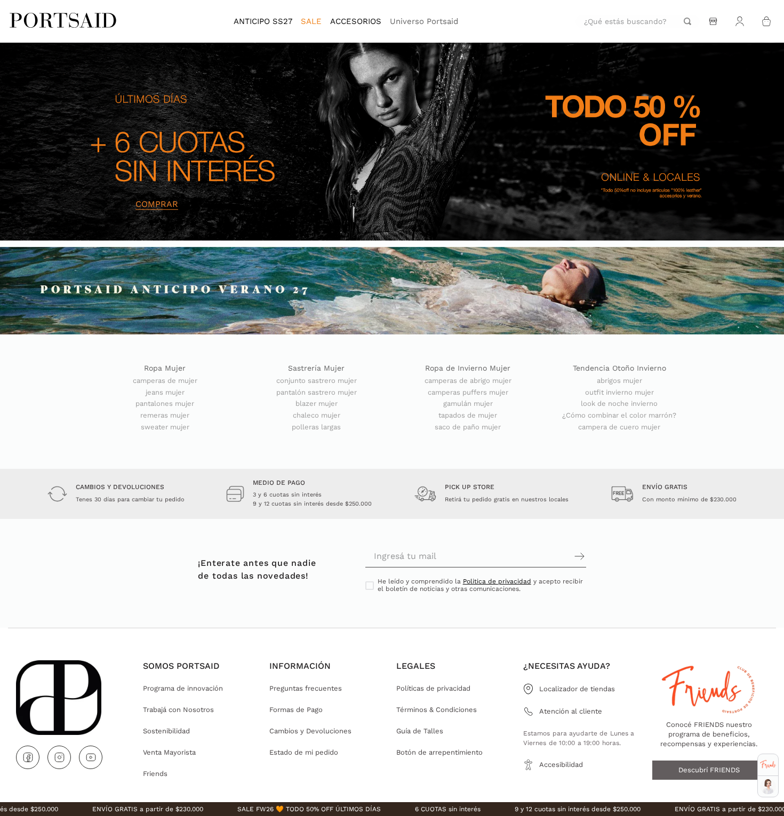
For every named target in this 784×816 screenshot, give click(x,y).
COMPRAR (156, 204)
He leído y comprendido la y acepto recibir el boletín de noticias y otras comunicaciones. (480, 585)
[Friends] (768, 764)
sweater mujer (165, 427)
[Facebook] (27, 757)
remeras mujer (164, 415)
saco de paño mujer (468, 427)
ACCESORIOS (355, 21)
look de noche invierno (619, 403)
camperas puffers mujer (468, 392)
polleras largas (316, 427)
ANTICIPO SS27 (263, 21)
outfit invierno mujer (619, 392)
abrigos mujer (619, 381)
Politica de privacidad (497, 581)
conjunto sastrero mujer (316, 381)
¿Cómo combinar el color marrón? (619, 415)
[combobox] (637, 21)
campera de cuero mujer (619, 427)
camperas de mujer (165, 381)
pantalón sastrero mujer (316, 392)
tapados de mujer (467, 415)
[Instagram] (59, 757)
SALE (311, 21)
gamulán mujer (468, 403)
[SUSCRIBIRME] (531, 556)
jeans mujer (165, 392)
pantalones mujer (164, 403)
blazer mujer (316, 403)
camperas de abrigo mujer (468, 381)
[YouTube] (90, 757)
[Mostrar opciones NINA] (768, 787)
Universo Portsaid (424, 21)
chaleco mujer (316, 415)
